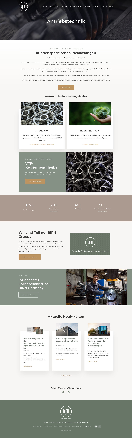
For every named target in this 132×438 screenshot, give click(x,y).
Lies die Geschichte (35, 181)
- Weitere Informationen (90, 144)
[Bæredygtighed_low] (90, 113)
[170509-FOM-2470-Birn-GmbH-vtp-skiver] (42, 113)
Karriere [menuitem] (94, 6)
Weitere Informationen (29, 257)
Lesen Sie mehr (28, 366)
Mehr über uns (66, 87)
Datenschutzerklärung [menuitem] (64, 422)
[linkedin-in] (96, 426)
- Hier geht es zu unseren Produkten (42, 144)
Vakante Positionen (28, 295)
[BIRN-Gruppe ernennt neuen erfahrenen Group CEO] (67, 329)
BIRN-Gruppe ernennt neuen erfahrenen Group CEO (67, 341)
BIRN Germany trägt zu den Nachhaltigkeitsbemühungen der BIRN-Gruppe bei (34, 343)
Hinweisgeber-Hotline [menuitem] (81, 422)
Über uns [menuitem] (86, 6)
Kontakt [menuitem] (102, 6)
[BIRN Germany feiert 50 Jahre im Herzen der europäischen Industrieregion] (99, 329)
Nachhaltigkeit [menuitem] (75, 6)
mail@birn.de (87, 426)
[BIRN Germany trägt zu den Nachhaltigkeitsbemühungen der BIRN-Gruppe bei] (35, 329)
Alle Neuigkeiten (66, 376)
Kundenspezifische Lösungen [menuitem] (58, 6)
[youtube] (99, 426)
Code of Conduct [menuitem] (49, 422)
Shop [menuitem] (45, 6)
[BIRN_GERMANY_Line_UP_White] (23, 6)
